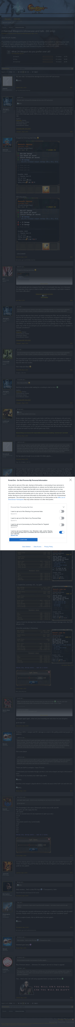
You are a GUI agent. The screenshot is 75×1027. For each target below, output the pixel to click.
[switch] (61, 511)
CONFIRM (23, 539)
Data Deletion (26, 546)
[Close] (71, 480)
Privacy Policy (48, 546)
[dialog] (37, 513)
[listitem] (37, 507)
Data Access (37, 546)
